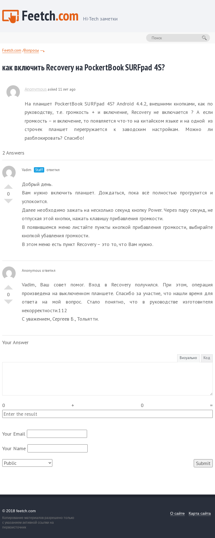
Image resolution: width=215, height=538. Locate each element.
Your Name (14, 448)
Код (207, 357)
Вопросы (31, 50)
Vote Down (8, 203)
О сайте (177, 513)
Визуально (188, 357)
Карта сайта (200, 513)
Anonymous (36, 89)
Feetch (70, 16)
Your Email (13, 434)
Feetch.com (11, 50)
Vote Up (8, 184)
